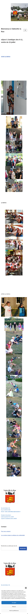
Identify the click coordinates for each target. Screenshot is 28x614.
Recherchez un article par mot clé (9, 545)
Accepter (14, 602)
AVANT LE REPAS (5, 56)
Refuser (14, 606)
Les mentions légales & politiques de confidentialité (13, 535)
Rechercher (23, 548)
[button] (26, 588)
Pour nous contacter (6, 531)
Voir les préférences (14, 610)
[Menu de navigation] (25, 30)
